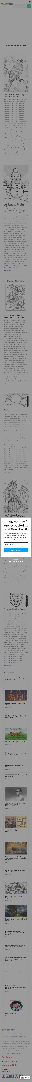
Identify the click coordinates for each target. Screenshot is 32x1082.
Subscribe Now (16, 550)
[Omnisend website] (16, 560)
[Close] (26, 521)
